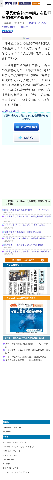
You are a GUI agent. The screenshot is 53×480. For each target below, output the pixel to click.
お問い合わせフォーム (11, 451)
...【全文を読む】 (11, 111)
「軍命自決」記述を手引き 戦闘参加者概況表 (25, 238)
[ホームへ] (18, 3)
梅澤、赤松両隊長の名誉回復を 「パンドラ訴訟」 (27, 210)
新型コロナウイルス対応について (16, 442)
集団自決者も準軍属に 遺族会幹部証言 (22, 232)
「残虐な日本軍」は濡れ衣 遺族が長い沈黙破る (26, 251)
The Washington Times (12, 427)
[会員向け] (23, 27)
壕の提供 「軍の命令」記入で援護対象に (23, 245)
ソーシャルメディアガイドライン (16, 472)
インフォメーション (11, 455)
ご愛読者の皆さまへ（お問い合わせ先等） (19, 447)
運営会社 (6, 464)
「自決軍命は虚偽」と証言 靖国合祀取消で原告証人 (27, 217)
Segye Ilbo (7, 431)
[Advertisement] (26, 172)
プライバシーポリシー (11, 468)
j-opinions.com (8, 460)
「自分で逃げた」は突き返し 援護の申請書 (24, 225)
